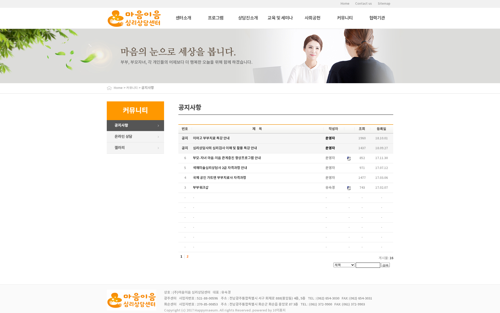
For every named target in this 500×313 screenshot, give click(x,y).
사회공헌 (313, 18)
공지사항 (121, 125)
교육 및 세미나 (280, 18)
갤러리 (120, 148)
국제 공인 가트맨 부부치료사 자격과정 (219, 178)
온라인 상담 (123, 136)
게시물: (386, 258)
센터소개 (183, 18)
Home (345, 3)
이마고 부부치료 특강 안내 (211, 138)
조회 (362, 129)
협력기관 (377, 18)
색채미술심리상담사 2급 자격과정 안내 (220, 168)
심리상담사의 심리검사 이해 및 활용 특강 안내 (225, 148)
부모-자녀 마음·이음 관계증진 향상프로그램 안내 (227, 158)
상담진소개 (248, 18)
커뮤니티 (345, 18)
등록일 (381, 129)
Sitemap (384, 3)
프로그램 (216, 18)
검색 (385, 265)
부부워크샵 (201, 188)
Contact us (363, 3)
